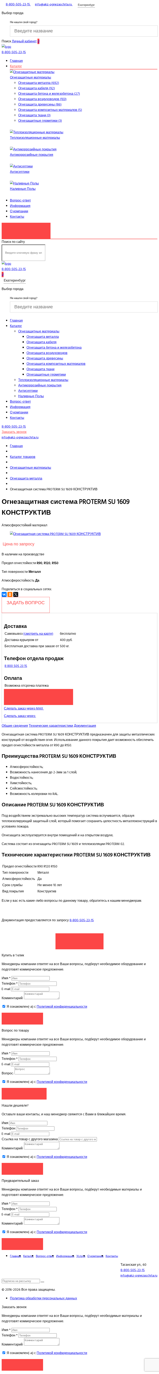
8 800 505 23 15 (16, 666)
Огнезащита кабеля (41, 342)
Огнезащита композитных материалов (56, 364)
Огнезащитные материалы (30, 77)
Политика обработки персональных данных (43, 1298)
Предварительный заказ (38, 695)
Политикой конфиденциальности (62, 1006)
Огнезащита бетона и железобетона (54, 347)
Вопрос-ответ (20, 200)
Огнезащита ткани (40, 369)
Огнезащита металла (42, 337)
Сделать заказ (79, 939)
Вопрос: (8, 1073)
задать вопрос (26, 602)
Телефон (10, 983)
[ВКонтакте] (4, 594)
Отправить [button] (22, 1168)
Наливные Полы (23, 189)
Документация (85, 725)
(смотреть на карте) (38, 633)
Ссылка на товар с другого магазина (30, 1139)
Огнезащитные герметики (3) (40, 120)
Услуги (80, 1256)
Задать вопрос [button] (24, 1093)
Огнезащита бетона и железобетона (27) (49, 93)
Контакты (17, 216)
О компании (19, 211)
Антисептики (19, 172)
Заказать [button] (22, 1018)
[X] (15, 594)
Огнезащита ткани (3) (34, 115)
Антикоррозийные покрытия (31, 154)
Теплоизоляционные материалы (35, 137)
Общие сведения (15, 725)
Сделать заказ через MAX (24, 708)
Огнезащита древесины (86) (39, 104)
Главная (16, 61)
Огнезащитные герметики (46, 374)
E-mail (6, 989)
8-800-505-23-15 (82, 920)
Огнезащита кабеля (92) (36, 88)
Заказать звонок (26, 228)
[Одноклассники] (9, 594)
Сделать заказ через (20, 716)
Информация (20, 206)
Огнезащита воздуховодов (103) (42, 99)
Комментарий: (12, 998)
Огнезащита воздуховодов (46, 353)
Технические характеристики (51, 725)
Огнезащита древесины (44, 358)
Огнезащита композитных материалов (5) (50, 110)
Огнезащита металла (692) (38, 83)
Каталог (16, 66)
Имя (6, 978)
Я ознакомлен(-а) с (46, 1006)
